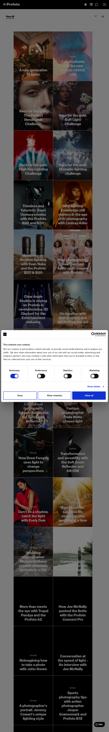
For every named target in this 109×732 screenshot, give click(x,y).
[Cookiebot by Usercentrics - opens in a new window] (93, 334)
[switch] (41, 376)
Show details (93, 386)
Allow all (89, 395)
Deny (20, 395)
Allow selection (54, 395)
